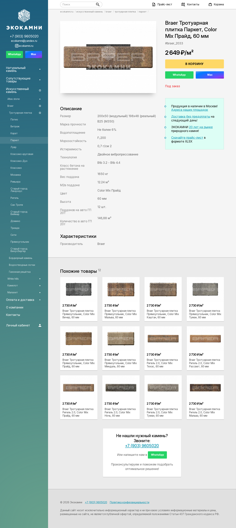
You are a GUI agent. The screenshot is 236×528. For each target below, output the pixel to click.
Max (210, 74)
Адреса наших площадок (189, 110)
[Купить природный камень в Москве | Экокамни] (24, 19)
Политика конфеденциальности (129, 502)
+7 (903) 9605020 (142, 445)
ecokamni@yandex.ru (24, 41)
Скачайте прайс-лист (187, 137)
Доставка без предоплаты (190, 116)
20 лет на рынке (201, 127)
